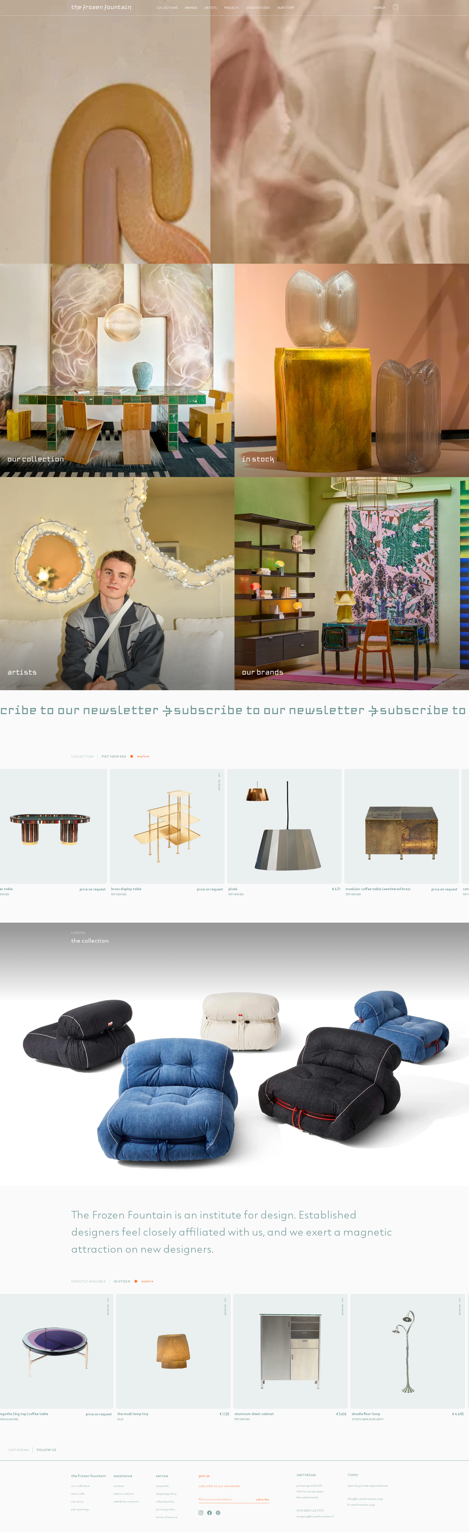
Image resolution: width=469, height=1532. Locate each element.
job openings (80, 1509)
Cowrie (395, 1414)
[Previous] (7, 249)
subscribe (262, 1499)
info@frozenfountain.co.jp (365, 1499)
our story (77, 1501)
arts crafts (78, 1493)
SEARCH (379, 8)
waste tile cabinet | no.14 (406, 889)
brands (191, 8)
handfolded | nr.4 (283, 889)
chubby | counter (51, 1414)
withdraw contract (126, 1501)
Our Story (285, 8)
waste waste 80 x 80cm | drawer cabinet (184, 889)
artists (210, 8)
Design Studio (258, 8)
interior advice (124, 1493)
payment (162, 1486)
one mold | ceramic (50, 889)
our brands (263, 673)
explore (143, 756)
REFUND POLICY (165, 1501)
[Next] (461, 249)
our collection (35, 460)
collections (167, 8)
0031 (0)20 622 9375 (310, 1510)
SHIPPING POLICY (166, 1493)
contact (119, 1486)
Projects (231, 8)
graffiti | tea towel (287, 1414)
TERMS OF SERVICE (166, 1517)
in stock (258, 460)
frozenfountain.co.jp (361, 1504)
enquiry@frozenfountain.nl (315, 1516)
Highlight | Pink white (172, 1414)
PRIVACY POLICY (165, 1509)
